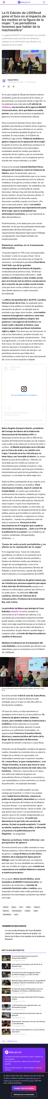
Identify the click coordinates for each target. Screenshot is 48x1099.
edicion (5, 907)
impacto (37, 907)
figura (14, 907)
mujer (36, 911)
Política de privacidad (11, 1081)
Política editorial (29, 1068)
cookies (31, 1081)
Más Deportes (12, 1041)
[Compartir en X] (14, 86)
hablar (28, 907)
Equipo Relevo (13, 80)
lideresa (6, 911)
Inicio (3, 1041)
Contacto (8, 1070)
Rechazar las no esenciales (24, 1094)
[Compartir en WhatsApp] (9, 86)
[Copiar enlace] (4, 86)
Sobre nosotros (16, 1068)
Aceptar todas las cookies (24, 1088)
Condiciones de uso (31, 1078)
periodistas (7, 914)
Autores (38, 1068)
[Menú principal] (4, 2)
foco (21, 907)
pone (16, 914)
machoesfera (16, 911)
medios (27, 911)
